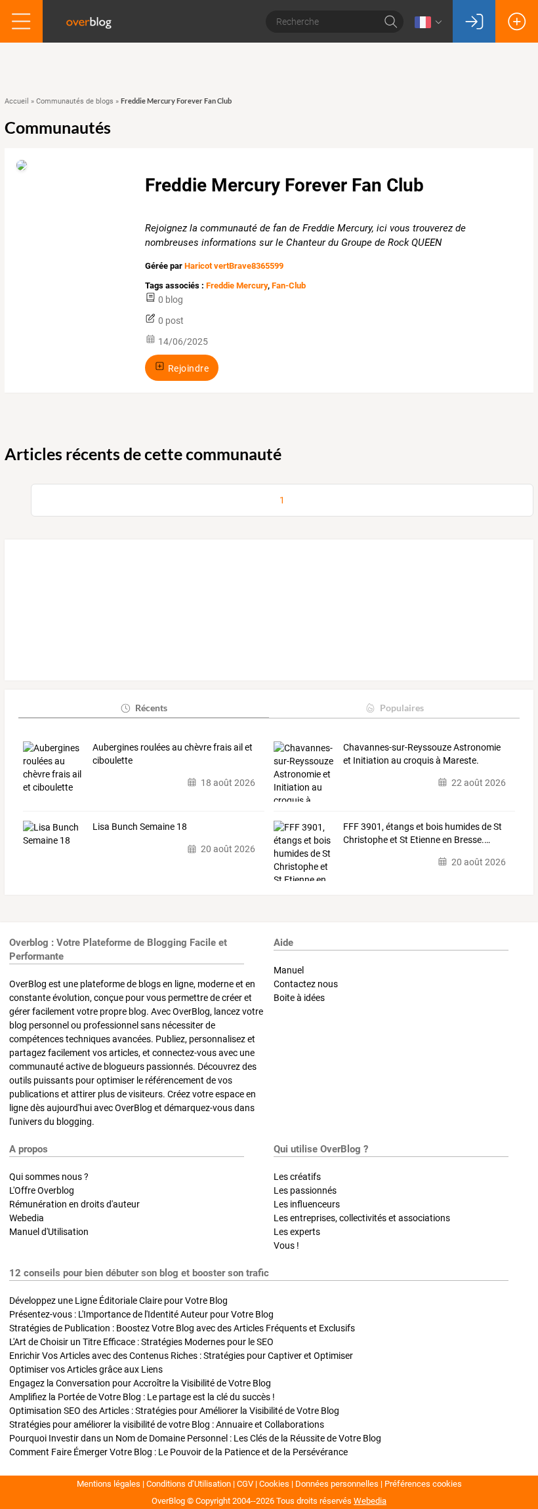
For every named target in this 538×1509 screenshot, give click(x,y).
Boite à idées (299, 997)
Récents (151, 707)
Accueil (17, 101)
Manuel (289, 970)
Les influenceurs (307, 1204)
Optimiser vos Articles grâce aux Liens (86, 1369)
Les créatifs (297, 1176)
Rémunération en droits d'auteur (74, 1204)
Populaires (402, 707)
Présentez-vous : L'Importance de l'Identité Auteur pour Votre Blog (141, 1314)
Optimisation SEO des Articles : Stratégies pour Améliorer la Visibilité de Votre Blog (174, 1410)
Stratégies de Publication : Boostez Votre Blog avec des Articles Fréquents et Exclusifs (182, 1328)
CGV (245, 1484)
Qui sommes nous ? (49, 1176)
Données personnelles (337, 1484)
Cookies (274, 1484)
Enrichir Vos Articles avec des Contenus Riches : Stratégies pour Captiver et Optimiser (181, 1355)
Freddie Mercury (237, 285)
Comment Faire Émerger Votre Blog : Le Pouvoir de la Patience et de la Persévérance (178, 1452)
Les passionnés (305, 1190)
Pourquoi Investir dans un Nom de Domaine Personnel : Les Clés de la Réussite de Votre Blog (195, 1438)
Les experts (297, 1231)
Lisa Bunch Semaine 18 (140, 826)
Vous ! (286, 1245)
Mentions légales (108, 1484)
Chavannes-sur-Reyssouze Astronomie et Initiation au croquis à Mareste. (422, 754)
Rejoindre (187, 368)
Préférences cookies (423, 1484)
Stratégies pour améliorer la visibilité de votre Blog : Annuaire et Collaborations (166, 1424)
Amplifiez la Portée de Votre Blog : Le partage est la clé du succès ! (142, 1397)
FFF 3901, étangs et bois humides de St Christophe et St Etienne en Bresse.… (422, 833)
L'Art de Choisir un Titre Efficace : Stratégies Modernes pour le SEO (141, 1342)
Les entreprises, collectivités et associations (362, 1218)
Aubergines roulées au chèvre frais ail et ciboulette (173, 754)
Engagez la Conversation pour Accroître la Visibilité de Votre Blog (140, 1383)
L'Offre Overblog (41, 1190)
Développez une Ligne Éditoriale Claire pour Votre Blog (118, 1300)
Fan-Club (289, 285)
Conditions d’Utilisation (188, 1484)
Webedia (26, 1218)
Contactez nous (306, 984)
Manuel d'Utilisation (49, 1231)
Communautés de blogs (75, 101)
